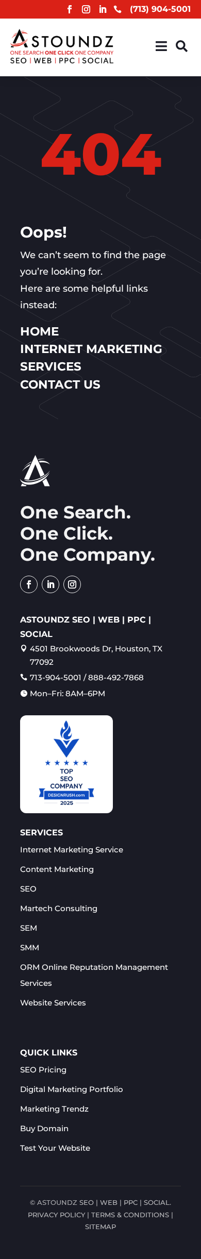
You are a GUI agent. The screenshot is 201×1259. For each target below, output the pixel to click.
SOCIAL (157, 1202)
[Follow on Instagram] (86, 9)
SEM (28, 928)
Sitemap (100, 1226)
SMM (29, 947)
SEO (28, 889)
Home (39, 331)
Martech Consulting (58, 908)
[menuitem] (161, 46)
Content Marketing (57, 869)
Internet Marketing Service (71, 849)
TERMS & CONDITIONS (130, 1215)
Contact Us (60, 384)
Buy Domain (44, 1128)
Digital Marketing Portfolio (71, 1089)
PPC (131, 1202)
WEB (109, 1202)
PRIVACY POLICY (56, 1215)
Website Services (53, 1003)
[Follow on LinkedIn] (102, 9)
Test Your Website (55, 1148)
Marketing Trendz (54, 1109)
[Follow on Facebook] (69, 9)
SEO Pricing (43, 1070)
